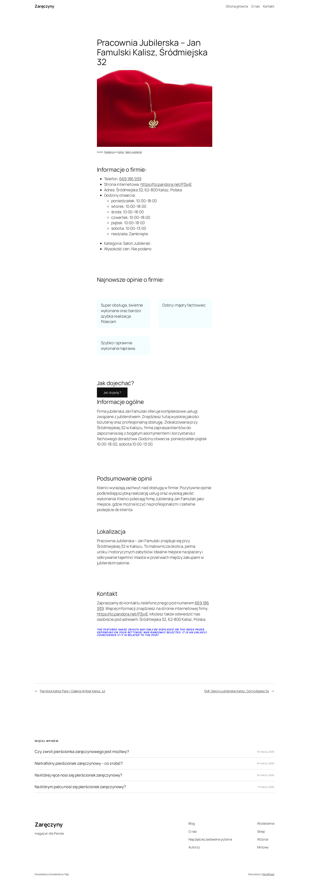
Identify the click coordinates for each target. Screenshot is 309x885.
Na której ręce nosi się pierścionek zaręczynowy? (78, 775)
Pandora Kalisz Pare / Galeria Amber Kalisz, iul (72, 691)
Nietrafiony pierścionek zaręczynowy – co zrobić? (79, 763)
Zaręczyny (44, 6)
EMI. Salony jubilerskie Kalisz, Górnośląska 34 (236, 691)
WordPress (268, 874)
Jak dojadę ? (112, 392)
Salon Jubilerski (133, 152)
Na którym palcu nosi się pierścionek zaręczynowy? (80, 787)
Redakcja (109, 152)
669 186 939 (130, 179)
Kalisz (120, 152)
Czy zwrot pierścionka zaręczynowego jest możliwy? (82, 751)
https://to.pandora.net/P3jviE (166, 184)
